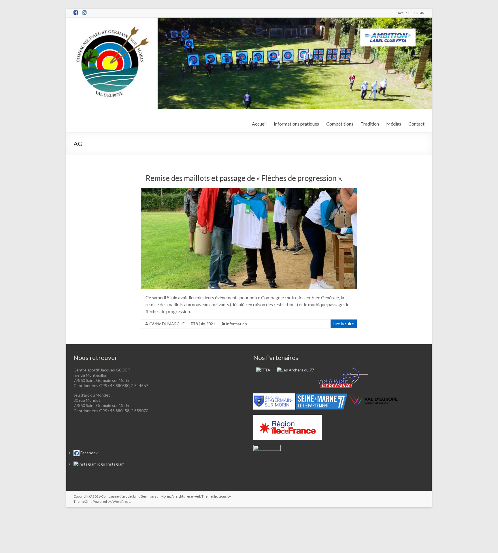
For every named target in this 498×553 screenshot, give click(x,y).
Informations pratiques (296, 123)
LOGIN (419, 13)
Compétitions (339, 123)
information (236, 323)
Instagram (114, 464)
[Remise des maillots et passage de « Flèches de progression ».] (249, 190)
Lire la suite (343, 323)
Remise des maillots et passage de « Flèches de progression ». (244, 178)
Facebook (89, 452)
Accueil (403, 13)
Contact (416, 123)
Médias (393, 123)
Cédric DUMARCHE (167, 323)
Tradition (370, 123)
